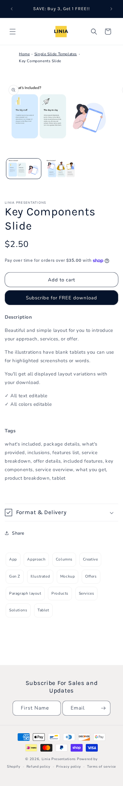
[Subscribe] (103, 708)
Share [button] (18, 533)
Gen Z (14, 576)
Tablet (43, 610)
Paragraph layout (25, 593)
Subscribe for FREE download (61, 298)
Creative (90, 559)
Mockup (67, 576)
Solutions (18, 610)
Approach (36, 559)
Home (24, 54)
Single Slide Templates (55, 54)
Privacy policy (68, 766)
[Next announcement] (111, 9)
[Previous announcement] (12, 9)
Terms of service (101, 766)
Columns (64, 559)
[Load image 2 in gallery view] (61, 169)
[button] (13, 32)
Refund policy (38, 766)
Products (59, 593)
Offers (91, 576)
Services (86, 593)
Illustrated (40, 576)
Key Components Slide (40, 60)
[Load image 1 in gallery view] (23, 169)
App (13, 559)
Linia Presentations (59, 759)
